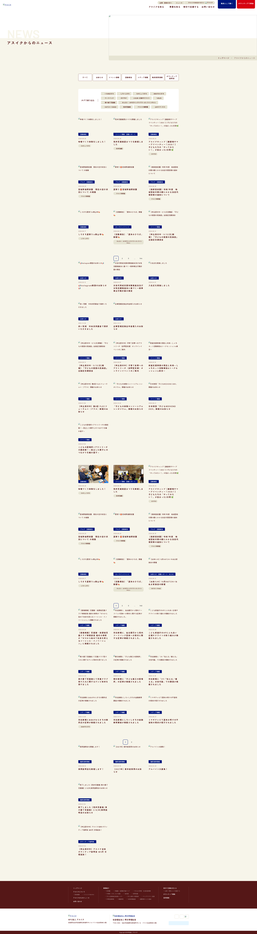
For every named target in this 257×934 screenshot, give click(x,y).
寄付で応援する (191, 6)
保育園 (108, 891)
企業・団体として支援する (172, 891)
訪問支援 (135, 893)
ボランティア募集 (169, 894)
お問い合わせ (208, 6)
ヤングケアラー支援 (149, 896)
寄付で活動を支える (170, 888)
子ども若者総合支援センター (115, 896)
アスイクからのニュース (81, 898)
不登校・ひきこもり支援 (113, 893)
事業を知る (175, 6)
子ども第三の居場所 (133, 896)
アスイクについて (79, 892)
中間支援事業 (110, 899)
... (134, 258)
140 (141, 606)
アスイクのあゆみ (89, 894)
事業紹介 (106, 888)
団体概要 (77, 894)
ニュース (179, 3)
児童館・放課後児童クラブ (122, 891)
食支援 (127, 893)
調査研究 (121, 899)
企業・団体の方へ (166, 3)
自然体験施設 (132, 899)
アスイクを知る (156, 6)
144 (141, 258)
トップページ (223, 58)
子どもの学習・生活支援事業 (142, 891)
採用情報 (166, 898)
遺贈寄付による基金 (145, 899)
